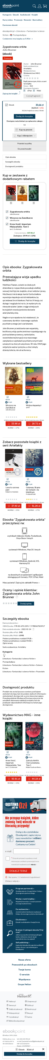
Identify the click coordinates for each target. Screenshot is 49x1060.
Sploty (29, 1017)
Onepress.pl (31, 1001)
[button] (43, 382)
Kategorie (7, 15)
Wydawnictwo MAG (32, 73)
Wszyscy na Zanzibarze (21, 218)
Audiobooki (25, 15)
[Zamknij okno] (43, 1049)
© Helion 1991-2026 (10, 1035)
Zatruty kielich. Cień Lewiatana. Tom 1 (33, 762)
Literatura (7, 658)
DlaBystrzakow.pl (15, 1009)
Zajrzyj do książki (10, 93)
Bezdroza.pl (31, 1009)
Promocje (18, 20)
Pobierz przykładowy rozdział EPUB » (17, 638)
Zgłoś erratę (8, 643)
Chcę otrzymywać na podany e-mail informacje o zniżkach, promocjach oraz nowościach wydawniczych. (25, 861)
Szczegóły (12, 162)
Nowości (27, 20)
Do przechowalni (24, 149)
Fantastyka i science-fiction (23, 658)
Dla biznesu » (21, 919)
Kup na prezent (25, 130)
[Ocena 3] (30, 78)
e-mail (8, 851)
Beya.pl (30, 1013)
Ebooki (16, 15)
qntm (28, 407)
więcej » (33, 864)
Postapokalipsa (9, 662)
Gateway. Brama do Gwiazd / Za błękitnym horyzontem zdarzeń (33, 492)
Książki (35, 15)
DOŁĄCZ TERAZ (18, 870)
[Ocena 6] (38, 78)
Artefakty (27, 68)
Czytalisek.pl (14, 1017)
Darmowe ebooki (10, 25)
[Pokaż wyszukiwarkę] (34, 6)
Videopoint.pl (14, 1013)
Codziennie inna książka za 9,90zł (16, 39)
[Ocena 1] (25, 78)
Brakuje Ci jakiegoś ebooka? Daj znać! (29, 931)
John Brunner (36, 64)
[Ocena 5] (35, 78)
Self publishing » (22, 942)
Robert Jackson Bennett (34, 767)
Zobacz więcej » (12, 881)
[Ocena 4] (32, 78)
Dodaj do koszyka (24, 116)
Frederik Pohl (31, 494)
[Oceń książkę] (34, 78)
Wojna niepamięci (33, 405)
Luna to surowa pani (12, 488)
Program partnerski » (25, 888)
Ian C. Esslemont (15, 229)
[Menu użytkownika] (40, 6)
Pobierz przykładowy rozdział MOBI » (18, 641)
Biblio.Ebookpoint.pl (16, 1021)
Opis (10, 157)
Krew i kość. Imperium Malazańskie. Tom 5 (20, 225)
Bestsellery (37, 20)
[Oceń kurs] (10, 603)
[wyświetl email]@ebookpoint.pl (33, 1041)
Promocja (7, 58)
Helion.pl (12, 1001)
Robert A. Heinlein (12, 492)
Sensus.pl (12, 1005)
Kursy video (8, 20)
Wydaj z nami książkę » (25, 899)
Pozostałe (40, 671)
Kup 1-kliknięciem (25, 136)
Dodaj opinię (25, 603)
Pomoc (35, 582)
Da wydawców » (22, 909)
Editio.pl (30, 1005)
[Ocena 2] (27, 78)
